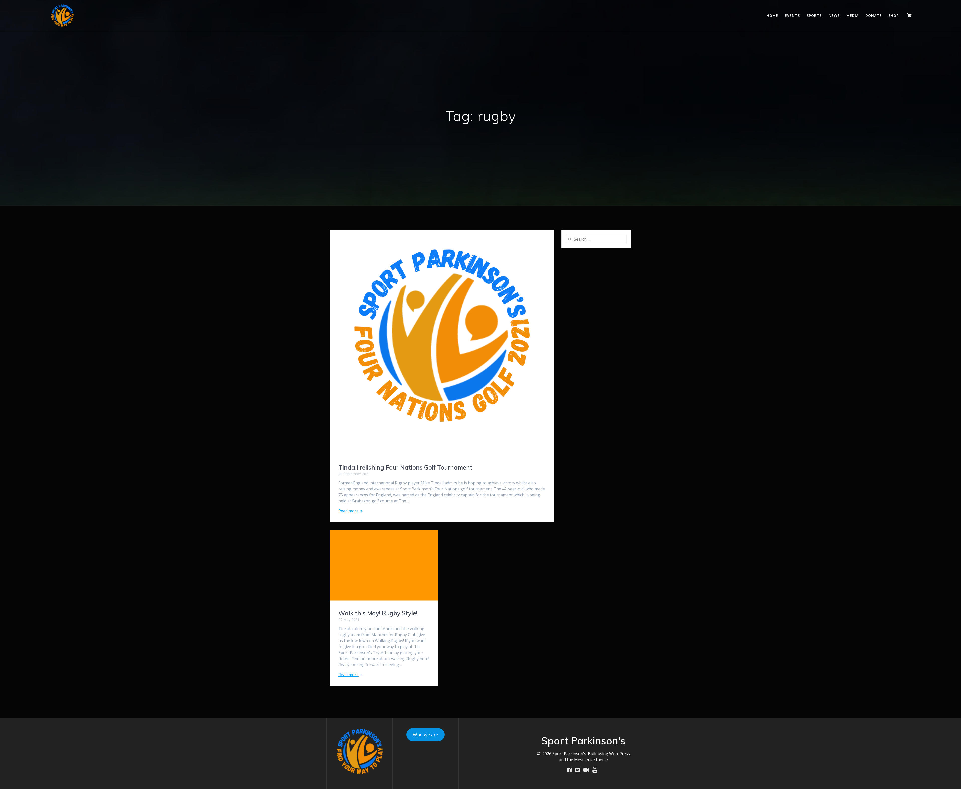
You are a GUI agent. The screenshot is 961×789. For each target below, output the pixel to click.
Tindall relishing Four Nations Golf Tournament (405, 467)
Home (772, 15)
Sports (814, 15)
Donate (873, 15)
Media (852, 15)
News (834, 15)
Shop (893, 15)
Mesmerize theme (591, 759)
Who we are (425, 735)
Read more (348, 511)
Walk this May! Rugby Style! (377, 613)
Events (792, 15)
